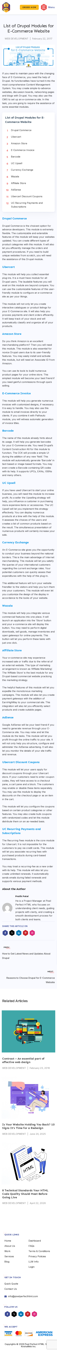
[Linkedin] (21, 1314)
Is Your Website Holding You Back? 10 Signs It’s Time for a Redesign (28, 1126)
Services (9, 1256)
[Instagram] (34, 1314)
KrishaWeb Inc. (28, 1346)
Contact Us (10, 1288)
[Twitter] (14, 1314)
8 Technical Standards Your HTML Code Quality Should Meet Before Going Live (25, 1194)
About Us (9, 1245)
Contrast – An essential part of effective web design (23, 1060)
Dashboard (34, 1240)
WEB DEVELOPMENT (16, 38)
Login (31, 1266)
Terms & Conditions (39, 1251)
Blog (6, 1261)
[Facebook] (7, 1314)
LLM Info (33, 1261)
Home (7, 1240)
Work (7, 1251)
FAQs (31, 1245)
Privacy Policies (37, 1256)
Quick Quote (11, 1283)
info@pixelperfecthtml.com (23, 1296)
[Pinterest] (28, 1314)
